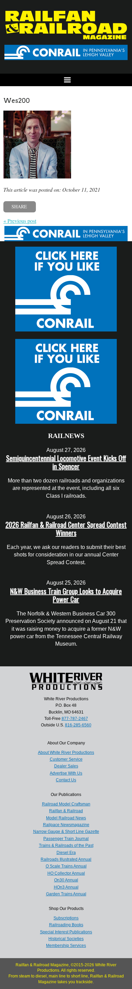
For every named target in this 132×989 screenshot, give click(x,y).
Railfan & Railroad (66, 811)
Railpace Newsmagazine (66, 824)
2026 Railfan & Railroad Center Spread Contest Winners (66, 528)
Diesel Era (66, 852)
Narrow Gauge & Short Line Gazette (66, 831)
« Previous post (19, 220)
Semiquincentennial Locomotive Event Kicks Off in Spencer (66, 462)
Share (19, 206)
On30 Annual (66, 880)
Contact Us (66, 780)
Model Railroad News (66, 818)
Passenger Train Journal (66, 838)
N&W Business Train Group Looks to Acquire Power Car (66, 595)
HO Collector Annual (66, 873)
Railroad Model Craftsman (66, 804)
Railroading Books (66, 925)
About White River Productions (66, 752)
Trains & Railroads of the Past (66, 845)
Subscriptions (66, 918)
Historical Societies (66, 938)
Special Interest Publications (66, 932)
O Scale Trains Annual (66, 866)
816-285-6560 (78, 725)
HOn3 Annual (66, 887)
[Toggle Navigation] (66, 80)
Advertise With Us (66, 773)
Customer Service (66, 759)
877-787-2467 (75, 718)
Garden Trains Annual (66, 894)
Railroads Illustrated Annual (66, 859)
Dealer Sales (66, 766)
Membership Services (66, 945)
